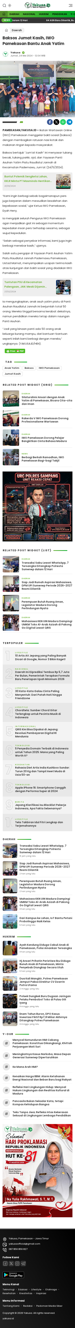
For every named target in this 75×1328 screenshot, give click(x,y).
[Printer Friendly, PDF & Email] (15, 351)
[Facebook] (50, 122)
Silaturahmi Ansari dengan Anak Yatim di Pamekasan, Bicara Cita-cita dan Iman (47, 401)
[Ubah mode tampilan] (9, 5)
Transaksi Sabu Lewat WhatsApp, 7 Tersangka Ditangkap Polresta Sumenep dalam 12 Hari (45, 566)
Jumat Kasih (13, 374)
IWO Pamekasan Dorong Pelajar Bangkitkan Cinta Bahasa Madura (44, 439)
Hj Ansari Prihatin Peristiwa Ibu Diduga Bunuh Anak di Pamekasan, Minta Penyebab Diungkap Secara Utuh (44, 964)
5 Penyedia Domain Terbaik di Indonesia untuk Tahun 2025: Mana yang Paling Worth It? (41, 752)
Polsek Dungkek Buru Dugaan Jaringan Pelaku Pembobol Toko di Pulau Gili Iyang (45, 999)
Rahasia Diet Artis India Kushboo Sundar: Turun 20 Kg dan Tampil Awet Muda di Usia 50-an (42, 771)
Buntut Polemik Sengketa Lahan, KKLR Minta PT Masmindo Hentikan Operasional (27, 179)
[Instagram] (17, 1263)
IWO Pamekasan (49, 368)
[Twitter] (56, 122)
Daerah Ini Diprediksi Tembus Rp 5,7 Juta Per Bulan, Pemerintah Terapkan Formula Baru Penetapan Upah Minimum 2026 (42, 675)
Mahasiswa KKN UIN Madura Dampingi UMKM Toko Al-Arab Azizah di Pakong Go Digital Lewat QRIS (47, 625)
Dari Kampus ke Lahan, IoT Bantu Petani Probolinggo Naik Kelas (45, 919)
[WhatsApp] (63, 122)
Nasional (29, 14)
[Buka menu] (69, 6)
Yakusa (15, 52)
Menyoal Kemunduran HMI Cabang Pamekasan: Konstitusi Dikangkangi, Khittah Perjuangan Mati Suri (42, 1043)
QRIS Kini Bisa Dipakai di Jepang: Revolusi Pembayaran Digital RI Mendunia (36, 733)
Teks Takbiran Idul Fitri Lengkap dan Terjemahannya (39, 824)
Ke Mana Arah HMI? (25, 1066)
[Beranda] (4, 14)
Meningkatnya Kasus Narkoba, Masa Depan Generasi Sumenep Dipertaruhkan (42, 1055)
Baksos (29, 368)
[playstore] (13, 1277)
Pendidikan (59, 14)
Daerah (14, 14)
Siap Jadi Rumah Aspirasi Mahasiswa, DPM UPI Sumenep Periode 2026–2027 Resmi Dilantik (47, 586)
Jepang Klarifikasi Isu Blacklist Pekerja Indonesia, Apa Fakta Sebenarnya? (40, 806)
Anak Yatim (12, 368)
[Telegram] (69, 122)
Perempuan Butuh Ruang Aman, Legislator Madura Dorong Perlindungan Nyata (43, 605)
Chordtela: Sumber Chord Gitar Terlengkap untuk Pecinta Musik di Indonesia (38, 714)
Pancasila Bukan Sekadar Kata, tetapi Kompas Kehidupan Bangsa (38, 1102)
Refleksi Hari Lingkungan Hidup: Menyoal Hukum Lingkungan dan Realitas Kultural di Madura (41, 1090)
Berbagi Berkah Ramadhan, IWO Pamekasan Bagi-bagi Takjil (43, 459)
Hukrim (44, 14)
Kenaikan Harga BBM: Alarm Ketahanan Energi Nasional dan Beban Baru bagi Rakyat (42, 1078)
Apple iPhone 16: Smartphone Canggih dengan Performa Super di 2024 (40, 789)
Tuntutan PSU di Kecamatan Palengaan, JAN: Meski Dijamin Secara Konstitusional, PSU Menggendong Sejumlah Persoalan (27, 284)
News (25, 453)
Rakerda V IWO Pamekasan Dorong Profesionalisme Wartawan (45, 420)
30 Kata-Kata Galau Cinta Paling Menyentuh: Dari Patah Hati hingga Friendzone (38, 694)
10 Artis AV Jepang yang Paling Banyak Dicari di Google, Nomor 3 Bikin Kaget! (40, 657)
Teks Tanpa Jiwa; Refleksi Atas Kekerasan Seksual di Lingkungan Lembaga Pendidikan (42, 1114)
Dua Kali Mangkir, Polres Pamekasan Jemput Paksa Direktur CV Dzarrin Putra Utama (43, 982)
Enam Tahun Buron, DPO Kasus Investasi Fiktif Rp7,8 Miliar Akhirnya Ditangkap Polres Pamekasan (43, 1017)
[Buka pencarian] (4, 5)
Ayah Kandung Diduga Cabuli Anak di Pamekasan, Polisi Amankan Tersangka (45, 946)
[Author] (5, 54)
